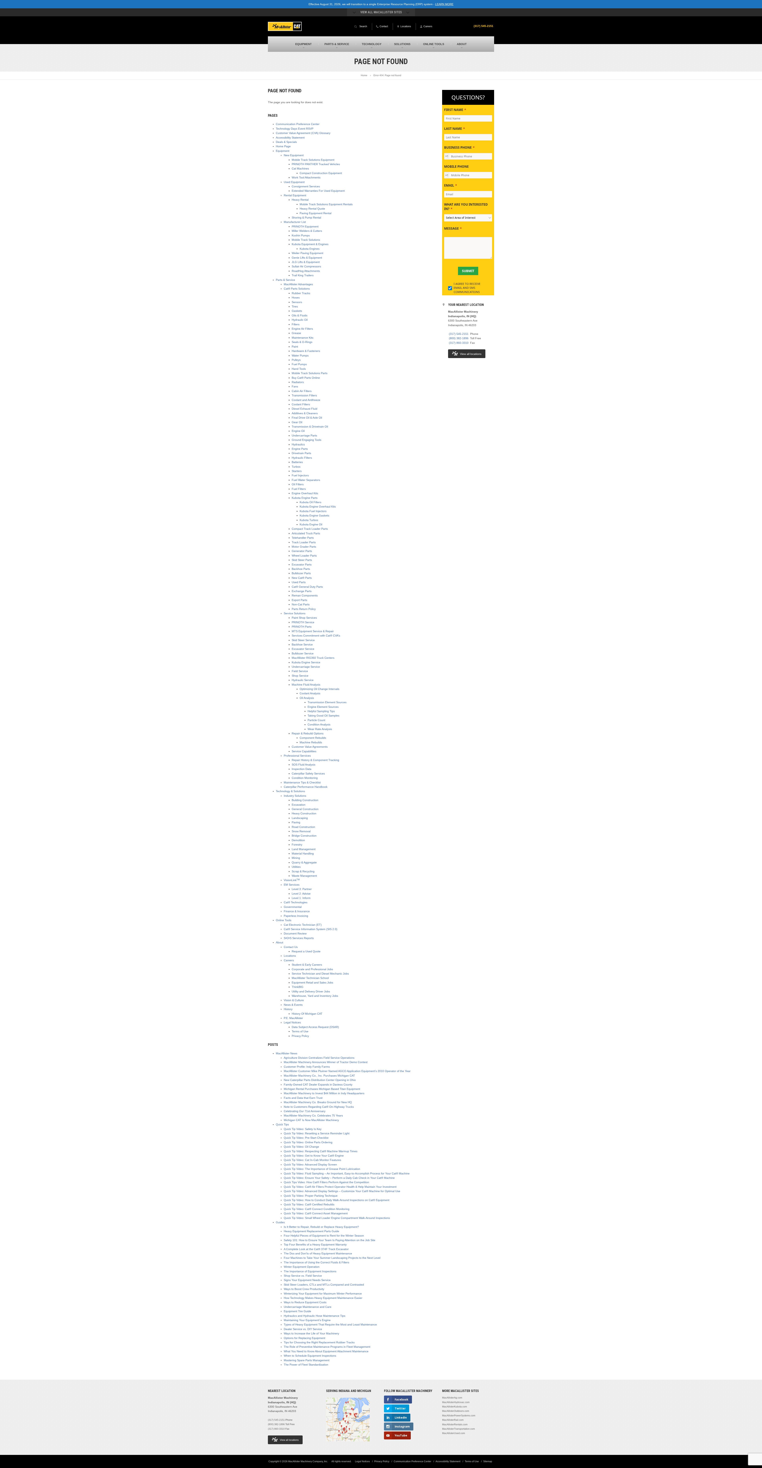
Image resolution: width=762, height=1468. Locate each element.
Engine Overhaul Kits (305, 493)
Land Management (304, 849)
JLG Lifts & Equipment (306, 262)
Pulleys (296, 359)
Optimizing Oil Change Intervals (319, 689)
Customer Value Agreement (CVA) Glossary (303, 133)
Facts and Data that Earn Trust (303, 1097)
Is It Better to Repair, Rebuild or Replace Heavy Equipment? (321, 1226)
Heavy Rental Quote (312, 208)
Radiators (298, 382)
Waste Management (304, 875)
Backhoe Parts (301, 568)
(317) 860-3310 (459, 342)
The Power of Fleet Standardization (306, 1364)
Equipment (282, 150)
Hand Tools (299, 368)
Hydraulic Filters (302, 457)
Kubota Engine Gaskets (314, 515)
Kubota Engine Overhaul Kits (318, 506)
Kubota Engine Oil (311, 524)
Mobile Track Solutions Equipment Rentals (326, 204)
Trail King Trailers (303, 275)
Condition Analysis (319, 724)
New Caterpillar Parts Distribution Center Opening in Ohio (320, 1080)
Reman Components (305, 595)
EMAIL (449, 185)
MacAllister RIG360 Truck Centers (313, 657)
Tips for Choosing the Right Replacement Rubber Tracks (319, 1342)
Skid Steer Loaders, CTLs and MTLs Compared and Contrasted (324, 1284)
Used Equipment (294, 182)
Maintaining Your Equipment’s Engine (307, 1320)
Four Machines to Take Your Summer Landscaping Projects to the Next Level (332, 1257)
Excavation (298, 804)
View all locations (470, 353)
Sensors (297, 302)
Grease (296, 333)
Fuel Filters (299, 488)
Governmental (293, 906)
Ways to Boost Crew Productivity (304, 1289)
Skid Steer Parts (302, 560)
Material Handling (303, 853)
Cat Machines (300, 168)
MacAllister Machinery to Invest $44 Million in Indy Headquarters (324, 1093)
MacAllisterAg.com (452, 1397)
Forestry (297, 844)
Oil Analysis (307, 697)
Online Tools (283, 920)
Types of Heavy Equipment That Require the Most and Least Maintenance (330, 1324)
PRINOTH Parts (302, 626)
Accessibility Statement (290, 137)
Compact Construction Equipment (321, 173)
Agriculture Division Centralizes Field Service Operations (319, 1057)
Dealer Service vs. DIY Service (303, 1329)
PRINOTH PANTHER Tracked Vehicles (316, 164)
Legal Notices (292, 1022)
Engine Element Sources (323, 706)
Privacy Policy (300, 1035)
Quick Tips (282, 1124)
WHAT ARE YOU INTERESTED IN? (466, 206)
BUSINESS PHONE (458, 147)
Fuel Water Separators (306, 480)
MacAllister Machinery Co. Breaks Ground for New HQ (318, 1102)
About (279, 942)
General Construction (305, 809)
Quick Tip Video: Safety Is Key (302, 1129)
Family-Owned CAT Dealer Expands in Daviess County (318, 1084)
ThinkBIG (297, 986)
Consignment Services (306, 186)
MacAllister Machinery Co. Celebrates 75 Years (313, 1115)
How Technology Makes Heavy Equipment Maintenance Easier (323, 1297)
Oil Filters (298, 484)
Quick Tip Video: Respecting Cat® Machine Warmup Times (320, 1151)
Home (364, 75)
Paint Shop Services (304, 617)
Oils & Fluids (299, 315)
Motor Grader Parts (304, 546)
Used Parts (299, 582)
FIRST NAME (453, 110)
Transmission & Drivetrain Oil (310, 426)
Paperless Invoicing (296, 915)
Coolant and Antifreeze (306, 400)
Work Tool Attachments (306, 177)
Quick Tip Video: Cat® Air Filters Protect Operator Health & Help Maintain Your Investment (340, 1186)
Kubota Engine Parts (305, 497)
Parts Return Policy (304, 609)
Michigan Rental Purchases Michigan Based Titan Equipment (322, 1088)
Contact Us (291, 947)
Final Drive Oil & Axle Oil (307, 417)
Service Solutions (294, 613)
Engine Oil (298, 431)
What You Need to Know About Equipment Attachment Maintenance (326, 1351)
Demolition (298, 840)
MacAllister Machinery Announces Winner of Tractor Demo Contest (326, 1062)
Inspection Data (301, 769)
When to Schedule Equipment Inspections (310, 1355)
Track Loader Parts (304, 542)
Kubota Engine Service (306, 662)
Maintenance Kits (302, 337)
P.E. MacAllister (293, 1018)
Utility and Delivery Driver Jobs (311, 991)
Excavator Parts (302, 564)
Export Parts (299, 600)
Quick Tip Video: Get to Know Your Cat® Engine (314, 1155)
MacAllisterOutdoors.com (455, 1411)
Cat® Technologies (295, 902)
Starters (297, 471)
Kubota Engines (309, 248)
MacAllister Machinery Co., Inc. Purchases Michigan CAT (319, 1075)
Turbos (296, 466)
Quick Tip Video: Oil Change (301, 1146)
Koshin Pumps (301, 235)
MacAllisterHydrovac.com (456, 1402)
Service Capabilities (304, 751)
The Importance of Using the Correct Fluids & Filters (316, 1262)
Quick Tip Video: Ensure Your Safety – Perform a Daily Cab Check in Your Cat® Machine (339, 1177)
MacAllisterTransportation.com (458, 1429)
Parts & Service (285, 279)
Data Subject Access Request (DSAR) (315, 1027)
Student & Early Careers (307, 964)
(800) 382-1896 (459, 338)
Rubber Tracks (301, 293)
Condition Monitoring (305, 777)
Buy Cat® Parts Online (306, 377)
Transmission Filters (304, 395)
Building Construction (305, 800)
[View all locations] (348, 1443)
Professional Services (297, 755)
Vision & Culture (294, 1000)
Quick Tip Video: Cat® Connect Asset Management (316, 1213)
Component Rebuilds (313, 737)
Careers (289, 960)
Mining (296, 857)
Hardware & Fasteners (306, 351)
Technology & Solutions (290, 791)
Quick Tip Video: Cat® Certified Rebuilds (309, 1204)
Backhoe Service (302, 644)
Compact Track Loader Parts (310, 528)
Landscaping (300, 818)
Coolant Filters (301, 404)
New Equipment (294, 155)
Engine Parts (300, 448)
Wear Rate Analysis (320, 729)
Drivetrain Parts (301, 453)
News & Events (293, 1004)
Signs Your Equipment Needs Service (307, 1280)
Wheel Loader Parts (304, 555)
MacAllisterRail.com (453, 1420)
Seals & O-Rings (302, 342)
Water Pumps (300, 355)
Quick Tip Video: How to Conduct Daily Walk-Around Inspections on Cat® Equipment (336, 1200)
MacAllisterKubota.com (454, 1406)
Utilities (296, 866)
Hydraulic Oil (300, 319)
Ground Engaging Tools (306, 439)
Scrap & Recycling (303, 871)
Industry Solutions (295, 795)
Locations (290, 955)
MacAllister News (286, 1053)
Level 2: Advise (301, 893)
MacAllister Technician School (310, 978)
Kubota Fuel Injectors (313, 511)
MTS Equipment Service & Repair (313, 631)
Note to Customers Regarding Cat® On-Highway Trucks (319, 1106)
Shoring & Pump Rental (306, 217)
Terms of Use (300, 1031)
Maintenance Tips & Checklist (302, 782)
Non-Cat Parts (301, 604)
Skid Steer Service (303, 640)
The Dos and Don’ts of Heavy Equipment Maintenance (318, 1253)
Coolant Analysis (310, 693)
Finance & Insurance (297, 911)
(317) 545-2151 (483, 26)
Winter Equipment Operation (301, 1266)
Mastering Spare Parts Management (306, 1360)
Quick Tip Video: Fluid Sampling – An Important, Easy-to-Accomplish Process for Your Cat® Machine (347, 1173)
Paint (295, 346)
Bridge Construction (304, 835)
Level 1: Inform (301, 898)
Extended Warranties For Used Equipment (318, 190)
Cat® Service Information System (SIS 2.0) (310, 929)
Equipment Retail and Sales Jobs (312, 982)
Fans (295, 386)
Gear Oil (297, 422)
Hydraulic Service (303, 680)
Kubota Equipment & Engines (310, 244)
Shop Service (300, 675)
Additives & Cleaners (305, 413)
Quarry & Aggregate (304, 862)
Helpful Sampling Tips (321, 711)
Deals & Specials (286, 142)
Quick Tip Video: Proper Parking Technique (311, 1195)
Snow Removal (301, 831)
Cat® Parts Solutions (297, 288)
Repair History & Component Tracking (315, 760)
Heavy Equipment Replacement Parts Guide (311, 1231)
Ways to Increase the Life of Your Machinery (311, 1333)
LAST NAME (453, 128)
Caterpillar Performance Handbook (305, 786)
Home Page (283, 146)
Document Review (295, 933)
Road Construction (303, 826)
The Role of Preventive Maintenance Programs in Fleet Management (327, 1346)
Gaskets (297, 310)
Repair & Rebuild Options (307, 733)
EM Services (291, 884)
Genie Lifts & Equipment (307, 257)
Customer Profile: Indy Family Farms (307, 1066)
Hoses (296, 297)
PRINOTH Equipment (305, 226)
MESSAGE (451, 228)
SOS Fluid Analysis (303, 764)
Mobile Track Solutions (306, 239)
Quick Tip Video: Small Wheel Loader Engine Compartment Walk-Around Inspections (337, 1217)
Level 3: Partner (302, 889)
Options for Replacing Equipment (304, 1338)
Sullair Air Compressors (306, 266)
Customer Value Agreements (310, 746)
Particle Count (316, 720)
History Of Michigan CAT (307, 1013)
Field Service (300, 671)
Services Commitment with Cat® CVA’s (316, 635)
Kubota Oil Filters (310, 502)
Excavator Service (303, 648)
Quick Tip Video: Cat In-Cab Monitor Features (312, 1160)
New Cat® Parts (302, 577)
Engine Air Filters (302, 328)
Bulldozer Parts (301, 573)
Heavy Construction (304, 813)
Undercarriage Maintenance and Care (307, 1306)
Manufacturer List (295, 221)
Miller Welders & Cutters (307, 230)
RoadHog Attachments (306, 271)
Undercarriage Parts (304, 435)
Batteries (297, 462)
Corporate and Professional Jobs (312, 969)
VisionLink (292, 880)
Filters (295, 324)
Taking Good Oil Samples (323, 715)
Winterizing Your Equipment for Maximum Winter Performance (323, 1293)
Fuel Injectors (300, 475)
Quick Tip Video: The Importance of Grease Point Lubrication (322, 1168)
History (288, 1009)
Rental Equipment (295, 195)
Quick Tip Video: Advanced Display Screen (310, 1164)
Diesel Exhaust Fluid (304, 408)
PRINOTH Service (303, 622)
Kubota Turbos (309, 520)
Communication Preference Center (297, 124)
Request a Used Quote (306, 951)
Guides (280, 1222)
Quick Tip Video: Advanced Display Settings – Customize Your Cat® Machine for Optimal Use (342, 1191)
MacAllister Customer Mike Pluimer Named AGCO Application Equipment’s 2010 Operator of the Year (347, 1071)
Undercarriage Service (306, 666)
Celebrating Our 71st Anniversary (304, 1111)
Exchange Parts (302, 591)
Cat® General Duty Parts (307, 586)
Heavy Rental (300, 199)
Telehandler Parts (303, 537)
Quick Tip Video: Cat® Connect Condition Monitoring (316, 1209)
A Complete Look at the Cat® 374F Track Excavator (316, 1249)
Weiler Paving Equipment (307, 253)
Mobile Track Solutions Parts (309, 373)
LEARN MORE (444, 4)
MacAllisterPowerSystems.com (458, 1415)
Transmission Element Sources (327, 702)
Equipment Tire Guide (297, 1311)
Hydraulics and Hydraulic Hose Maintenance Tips (314, 1315)
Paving (296, 822)
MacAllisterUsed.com (453, 1433)
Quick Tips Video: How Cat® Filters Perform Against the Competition (326, 1182)
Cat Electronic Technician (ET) (303, 924)
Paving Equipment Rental (315, 213)
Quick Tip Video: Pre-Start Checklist (306, 1137)
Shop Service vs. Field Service (303, 1275)
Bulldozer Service (303, 653)
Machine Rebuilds (311, 742)
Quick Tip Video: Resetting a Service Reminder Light (316, 1133)
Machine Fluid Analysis (306, 684)
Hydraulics (298, 444)
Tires (295, 306)
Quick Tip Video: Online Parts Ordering (308, 1142)
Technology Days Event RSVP (294, 128)
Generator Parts (302, 551)
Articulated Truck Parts (306, 533)
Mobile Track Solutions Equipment (313, 159)
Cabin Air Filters (302, 391)
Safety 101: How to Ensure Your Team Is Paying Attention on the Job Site (329, 1240)
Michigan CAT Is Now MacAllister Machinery (311, 1120)
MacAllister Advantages (298, 284)
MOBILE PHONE (456, 166)
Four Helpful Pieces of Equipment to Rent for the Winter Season (324, 1235)
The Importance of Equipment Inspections (310, 1271)
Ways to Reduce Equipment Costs (305, 1302)
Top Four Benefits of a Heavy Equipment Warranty (315, 1244)
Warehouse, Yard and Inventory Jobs (315, 995)
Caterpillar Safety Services (308, 773)
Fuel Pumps (299, 364)
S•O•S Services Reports (299, 938)
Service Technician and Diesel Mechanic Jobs (320, 973)
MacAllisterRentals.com (455, 1424)
